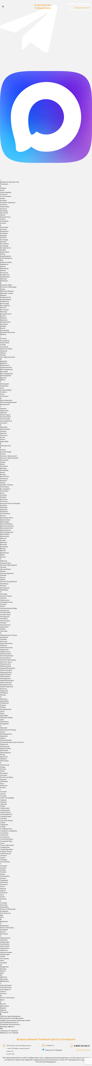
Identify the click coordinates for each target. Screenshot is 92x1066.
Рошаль (3, 779)
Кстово (3, 540)
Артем (2, 215)
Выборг (3, 326)
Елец (2, 394)
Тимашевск (5, 876)
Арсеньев (4, 212)
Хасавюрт (4, 929)
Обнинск (3, 699)
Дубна (2, 379)
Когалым (4, 499)
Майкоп (3, 598)
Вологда (3, 311)
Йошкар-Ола (5, 445)
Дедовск (3, 361)
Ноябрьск (4, 692)
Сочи (2, 843)
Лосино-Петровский (8, 581)
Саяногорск (5, 808)
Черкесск (4, 950)
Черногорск (5, 954)
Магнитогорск (6, 596)
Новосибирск (5, 674)
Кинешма (4, 478)
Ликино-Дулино (7, 573)
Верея (2, 289)
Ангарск (3, 200)
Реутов (3, 769)
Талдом (3, 868)
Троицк (3, 888)
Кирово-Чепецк (6, 484)
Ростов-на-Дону (6, 777)
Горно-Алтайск (6, 348)
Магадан (3, 594)
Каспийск (4, 466)
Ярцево (3, 1008)
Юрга (2, 999)
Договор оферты (7, 1026)
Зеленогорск (5, 416)
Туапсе (3, 890)
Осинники (4, 721)
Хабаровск (4, 925)
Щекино (3, 977)
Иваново (3, 427)
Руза (2, 783)
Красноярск (5, 534)
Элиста (3, 991)
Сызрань (3, 859)
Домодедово (5, 375)
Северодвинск (6, 814)
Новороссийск (6, 672)
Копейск (3, 505)
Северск (3, 818)
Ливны (3, 571)
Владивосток (5, 297)
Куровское (4, 552)
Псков (2, 754)
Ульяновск (4, 907)
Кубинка (3, 542)
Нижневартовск (6, 655)
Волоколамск (5, 314)
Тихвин (3, 878)
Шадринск (4, 966)
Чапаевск (4, 940)
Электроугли (5, 989)
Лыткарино (4, 587)
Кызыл (3, 557)
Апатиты (3, 204)
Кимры (3, 474)
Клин (2, 493)
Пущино (3, 758)
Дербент (3, 363)
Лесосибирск (5, 569)
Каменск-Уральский (8, 456)
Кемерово (4, 470)
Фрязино (4, 921)
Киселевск (4, 486)
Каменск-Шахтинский (9, 458)
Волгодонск (5, 305)
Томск (2, 886)
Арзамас (3, 208)
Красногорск (5, 519)
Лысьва (3, 585)
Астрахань (4, 221)
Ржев (2, 771)
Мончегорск (5, 620)
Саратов (3, 804)
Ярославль (4, 1006)
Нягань (3, 695)
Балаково (4, 227)
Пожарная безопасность (10, 1024)
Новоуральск (5, 678)
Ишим (2, 439)
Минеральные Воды (8, 608)
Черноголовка (6, 952)
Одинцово (4, 701)
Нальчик (3, 641)
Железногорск (6, 400)
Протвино (4, 750)
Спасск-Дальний (7, 845)
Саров (2, 806)
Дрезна (3, 377)
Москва (3, 622)
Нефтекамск (5, 651)
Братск (3, 266)
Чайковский (5, 938)
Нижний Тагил (6, 662)
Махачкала (4, 600)
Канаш (2, 462)
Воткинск (4, 324)
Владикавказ (5, 299)
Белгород (4, 239)
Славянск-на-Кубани (8, 831)
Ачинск (3, 223)
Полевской (4, 746)
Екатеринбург (6, 390)
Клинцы (3, 495)
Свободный (5, 810)
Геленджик (4, 340)
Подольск (4, 744)
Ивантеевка (5, 429)
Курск (2, 554)
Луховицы (4, 583)
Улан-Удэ (3, 905)
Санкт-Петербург (7, 798)
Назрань (3, 639)
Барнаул (3, 235)
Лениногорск (5, 563)
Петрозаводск (6, 740)
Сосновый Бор (6, 841)
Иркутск (3, 433)
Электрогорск (6, 985)
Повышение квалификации (11, 1018)
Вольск (3, 316)
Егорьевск (4, 386)
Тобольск (4, 882)
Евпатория (4, 384)
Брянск (3, 270)
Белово (3, 241)
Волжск (3, 307)
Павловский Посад (8, 730)
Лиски (2, 577)
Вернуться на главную (9, 1032)
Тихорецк (4, 880)
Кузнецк (3, 544)
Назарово (4, 637)
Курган (3, 550)
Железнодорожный (8, 402)
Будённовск (5, 276)
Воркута (3, 318)
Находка (3, 645)
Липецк (3, 575)
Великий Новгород (8, 287)
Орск (2, 719)
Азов (2, 190)
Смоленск (4, 833)
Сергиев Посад (6, 820)
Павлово (3, 727)
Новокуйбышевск (7, 668)
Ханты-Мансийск (7, 927)
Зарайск (3, 408)
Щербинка (4, 981)
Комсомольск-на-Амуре (10, 503)
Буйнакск (4, 280)
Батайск (3, 237)
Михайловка (5, 612)
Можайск (4, 618)
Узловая (3, 903)
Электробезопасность (9, 1022)
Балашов (4, 233)
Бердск (3, 250)
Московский (5, 625)
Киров (2, 482)
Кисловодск (5, 489)
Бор (1, 260)
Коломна (4, 501)
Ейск (2, 388)
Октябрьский (5, 709)
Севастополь (5, 812)
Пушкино (4, 756)
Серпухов (4, 824)
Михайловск (5, 614)
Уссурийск (4, 911)
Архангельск (5, 217)
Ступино (3, 855)
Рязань (3, 787)
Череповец (4, 948)
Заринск (3, 412)
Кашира (3, 468)
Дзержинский (6, 367)
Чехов (2, 956)
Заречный (4, 410)
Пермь (2, 738)
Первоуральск (6, 734)
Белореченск (5, 248)
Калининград (5, 452)
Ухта (2, 917)
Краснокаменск (6, 528)
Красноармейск (6, 517)
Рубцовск (4, 781)
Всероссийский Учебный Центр (43, 6)
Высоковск (4, 330)
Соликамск (4, 837)
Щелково (4, 979)
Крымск (3, 538)
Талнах (3, 870)
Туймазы (4, 892)
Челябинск (4, 944)
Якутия (3, 1003)
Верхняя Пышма (7, 291)
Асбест (3, 219)
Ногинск (3, 688)
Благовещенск (6, 258)
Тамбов (3, 872)
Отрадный (4, 723)
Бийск (2, 254)
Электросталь (6, 987)
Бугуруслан (4, 274)
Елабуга (3, 392)
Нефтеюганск (5, 653)
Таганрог (3, 865)
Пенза (2, 732)
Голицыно (4, 346)
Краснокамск (5, 530)
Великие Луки (6, 285)
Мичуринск (5, 616)
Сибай (2, 826)
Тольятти (4, 884)
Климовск (4, 491)
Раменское (4, 765)
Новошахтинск (6, 684)
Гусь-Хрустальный (7, 357)
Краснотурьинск (6, 532)
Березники (4, 252)
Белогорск (4, 243)
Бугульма (4, 272)
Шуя (2, 973)
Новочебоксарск (7, 680)
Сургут (2, 857)
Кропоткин (4, 536)
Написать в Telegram (53, 1050)
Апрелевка (4, 206)
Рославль (4, 773)
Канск (2, 464)
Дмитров (4, 371)
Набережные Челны (8, 635)
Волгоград (4, 303)
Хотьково (4, 933)
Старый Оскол (6, 851)
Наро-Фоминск (6, 643)
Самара (3, 795)
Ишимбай (4, 441)
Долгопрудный (6, 373)
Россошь (3, 775)
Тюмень (3, 899)
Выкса (2, 328)
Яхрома (3, 1010)
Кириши (3, 480)
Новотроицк (5, 676)
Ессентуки (4, 396)
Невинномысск (6, 647)
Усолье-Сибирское (8, 909)
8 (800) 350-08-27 (78, 3)
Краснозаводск (6, 524)
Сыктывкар (5, 861)
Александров (5, 192)
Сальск (3, 793)
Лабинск (3, 561)
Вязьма (3, 334)
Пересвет (4, 736)
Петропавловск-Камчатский (12, 742)
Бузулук (3, 278)
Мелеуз (3, 604)
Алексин (3, 194)
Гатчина (3, 338)
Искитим (4, 435)
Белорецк (4, 246)
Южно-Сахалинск (7, 997)
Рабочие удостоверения (10, 1016)
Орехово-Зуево (6, 717)
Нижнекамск (5, 657)
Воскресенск (5, 322)
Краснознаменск (7, 526)
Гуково (3, 355)
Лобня (2, 579)
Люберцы (4, 590)
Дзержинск (5, 365)
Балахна (3, 229)
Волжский (4, 309)
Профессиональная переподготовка (15, 1020)
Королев (3, 507)
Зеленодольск (6, 421)
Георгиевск (4, 342)
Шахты (3, 971)
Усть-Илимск (5, 913)
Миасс (2, 606)
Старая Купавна (6, 849)
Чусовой (3, 962)
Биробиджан (5, 256)
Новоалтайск (5, 664)
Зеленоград (5, 418)
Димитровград (6, 369)
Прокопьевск (5, 748)
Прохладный (5, 752)
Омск (2, 711)
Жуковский (5, 404)
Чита (2, 960)
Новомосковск (6, 670)
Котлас (3, 515)
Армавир (4, 210)
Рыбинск (4, 785)
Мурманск (4, 627)
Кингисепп (4, 476)
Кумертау (4, 546)
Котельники (5, 513)
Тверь (2, 874)
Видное (3, 295)
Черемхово (4, 946)
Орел (2, 713)
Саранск (3, 800)
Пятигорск (4, 760)
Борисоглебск (6, 262)
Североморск (5, 816)
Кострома (4, 511)
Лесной (3, 567)
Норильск (4, 690)
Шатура (3, 969)
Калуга (3, 454)
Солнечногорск (6, 839)
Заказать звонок (82, 7)
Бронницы (4, 268)
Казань (3, 449)
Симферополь (6, 828)
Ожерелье (4, 703)
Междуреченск (6, 602)
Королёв (3, 509)
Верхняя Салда (6, 293)
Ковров (3, 497)
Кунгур (3, 548)
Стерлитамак (5, 853)
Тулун (2, 896)
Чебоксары (4, 942)
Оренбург (4, 715)
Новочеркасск (6, 682)
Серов (2, 822)
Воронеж (4, 320)
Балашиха (4, 231)
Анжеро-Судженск (7, 202)
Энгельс (3, 993)
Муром (3, 629)
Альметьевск (5, 196)
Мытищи (3, 631)
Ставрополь (5, 847)
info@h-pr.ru (50, 1045)
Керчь (2, 472)
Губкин (3, 353)
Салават (3, 791)
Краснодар (4, 522)
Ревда (2, 767)
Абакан (3, 188)
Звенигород (5, 414)
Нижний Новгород (8, 660)
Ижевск (3, 431)
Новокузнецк (5, 666)
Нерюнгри (4, 649)
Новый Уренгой (6, 686)
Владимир (4, 301)
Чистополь (4, 958)
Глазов (3, 344)
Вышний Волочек (7, 332)
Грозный (3, 351)
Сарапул (3, 802)
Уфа (1, 915)
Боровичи (4, 264)
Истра (2, 437)
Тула (2, 894)
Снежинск (4, 835)
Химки (3, 931)
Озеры (3, 707)
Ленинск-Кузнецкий (8, 565)
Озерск (3, 705)
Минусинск (4, 610)
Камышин (4, 460)
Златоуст (3, 423)
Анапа (2, 198)
